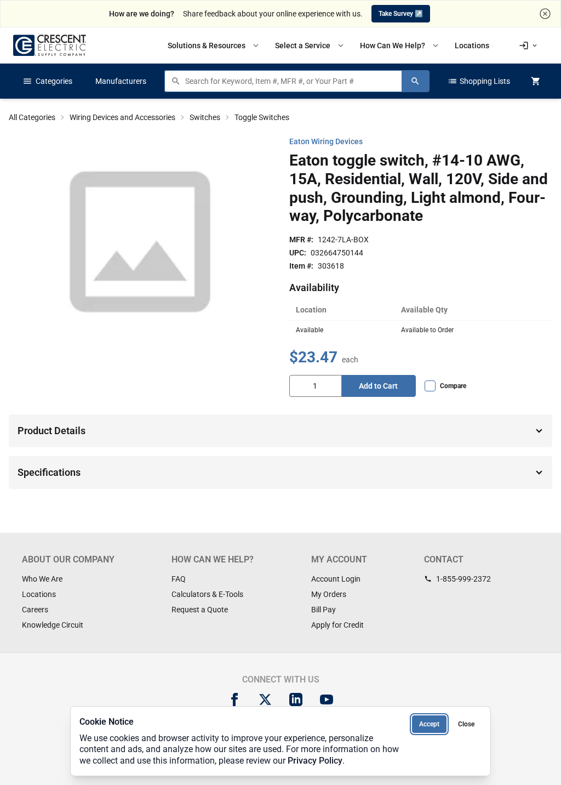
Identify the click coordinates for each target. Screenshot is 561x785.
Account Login (335, 578)
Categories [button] (47, 81)
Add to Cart (378, 386)
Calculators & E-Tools (207, 594)
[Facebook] (234, 699)
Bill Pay (323, 609)
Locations (39, 594)
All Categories (32, 117)
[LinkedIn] (296, 699)
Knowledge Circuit (52, 625)
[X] (265, 699)
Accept (429, 724)
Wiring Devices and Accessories (122, 117)
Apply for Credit (337, 625)
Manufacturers (120, 81)
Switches (205, 117)
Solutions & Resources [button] (214, 45)
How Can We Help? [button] (400, 45)
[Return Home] (49, 45)
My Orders (328, 594)
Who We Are (42, 578)
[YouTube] (326, 699)
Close (466, 724)
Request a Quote (199, 609)
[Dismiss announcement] (545, 13)
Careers (35, 609)
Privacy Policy (315, 760)
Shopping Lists (479, 81)
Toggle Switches (261, 117)
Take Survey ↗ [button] (401, 14)
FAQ (178, 578)
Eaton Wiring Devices (326, 141)
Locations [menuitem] (472, 45)
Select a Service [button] (310, 45)
